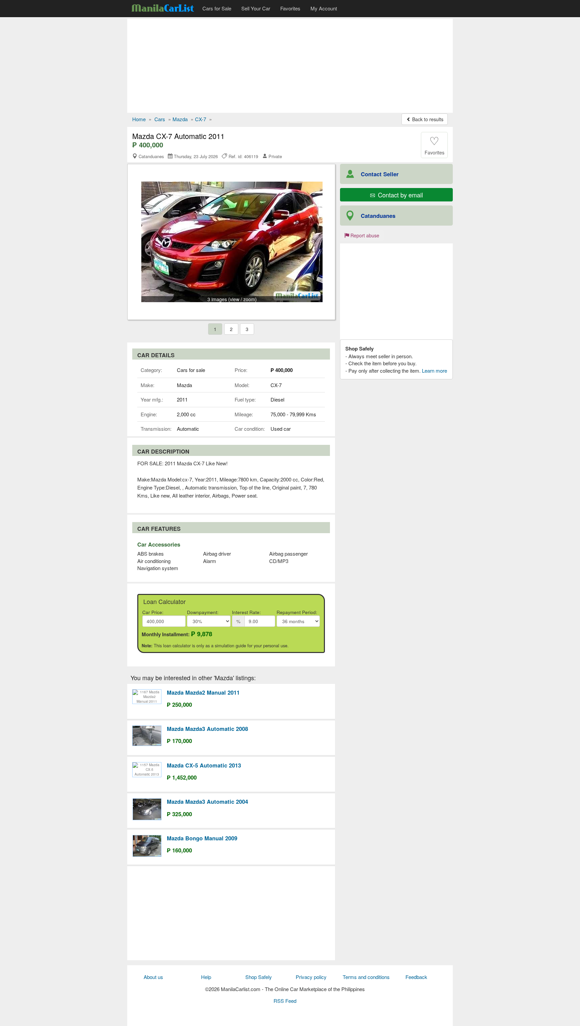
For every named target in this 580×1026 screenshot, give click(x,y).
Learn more (434, 370)
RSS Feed (285, 1000)
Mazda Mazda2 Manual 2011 (203, 692)
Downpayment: (203, 612)
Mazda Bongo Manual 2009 (202, 838)
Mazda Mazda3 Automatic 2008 (207, 729)
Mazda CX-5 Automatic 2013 (204, 765)
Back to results (427, 119)
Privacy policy (311, 976)
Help (206, 976)
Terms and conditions (366, 976)
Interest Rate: (246, 612)
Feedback (416, 976)
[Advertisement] (290, 66)
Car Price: (152, 612)
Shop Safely (258, 976)
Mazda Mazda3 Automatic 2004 (207, 801)
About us (153, 976)
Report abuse (364, 235)
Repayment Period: (297, 612)
